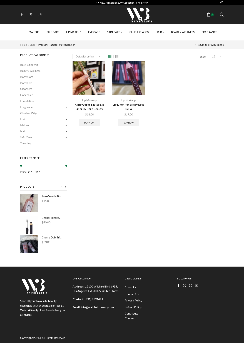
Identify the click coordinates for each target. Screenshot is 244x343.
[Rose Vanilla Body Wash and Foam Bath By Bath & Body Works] (29, 203)
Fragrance (209, 31)
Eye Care (94, 31)
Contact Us (132, 294)
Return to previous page (210, 44)
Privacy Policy (133, 300)
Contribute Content (131, 316)
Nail (22, 131)
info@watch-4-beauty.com (97, 307)
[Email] (196, 285)
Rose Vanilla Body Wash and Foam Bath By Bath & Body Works (52, 196)
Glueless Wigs (139, 31)
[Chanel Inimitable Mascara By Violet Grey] (29, 225)
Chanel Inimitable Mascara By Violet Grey (52, 217)
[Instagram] (39, 15)
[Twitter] (31, 15)
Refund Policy (133, 307)
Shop (33, 44)
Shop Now (142, 2)
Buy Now (89, 122)
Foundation (27, 101)
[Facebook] (22, 15)
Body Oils (26, 82)
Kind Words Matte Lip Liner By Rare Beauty (89, 106)
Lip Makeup (73, 31)
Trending (25, 143)
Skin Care (113, 31)
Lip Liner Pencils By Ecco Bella (129, 106)
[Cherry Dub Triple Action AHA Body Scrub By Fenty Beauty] (29, 244)
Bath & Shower (29, 64)
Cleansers (26, 88)
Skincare (53, 31)
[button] (62, 187)
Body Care (26, 76)
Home (23, 44)
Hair (159, 31)
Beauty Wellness (183, 31)
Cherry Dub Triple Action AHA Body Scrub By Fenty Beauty (52, 237)
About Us (130, 287)
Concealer (26, 94)
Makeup (34, 31)
